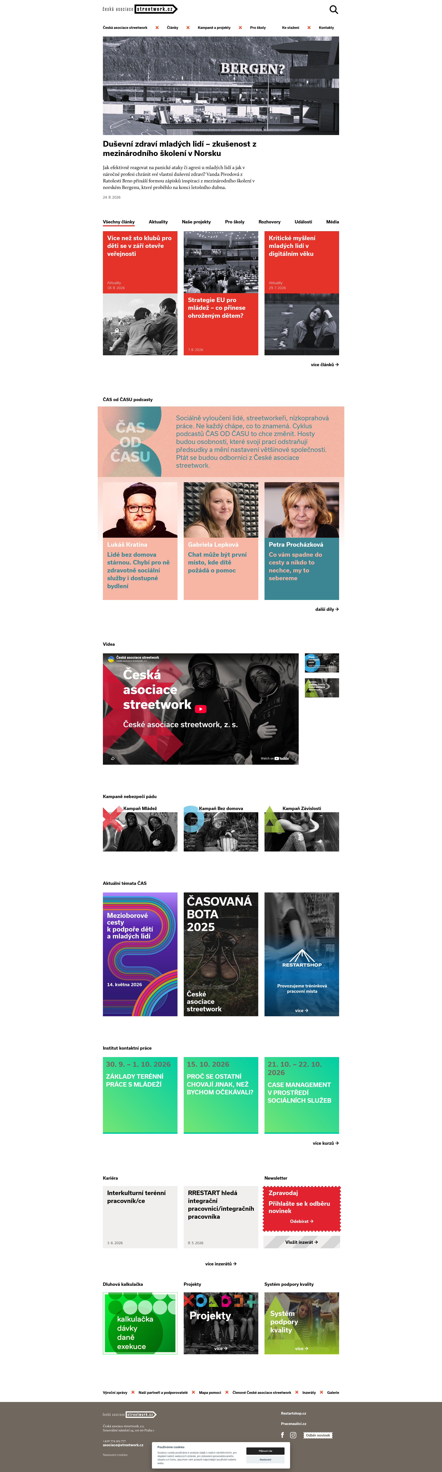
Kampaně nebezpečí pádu (130, 796)
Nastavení (265, 1459)
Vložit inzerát (301, 1242)
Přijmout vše (265, 1451)
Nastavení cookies (115, 1454)
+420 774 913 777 (114, 1441)
